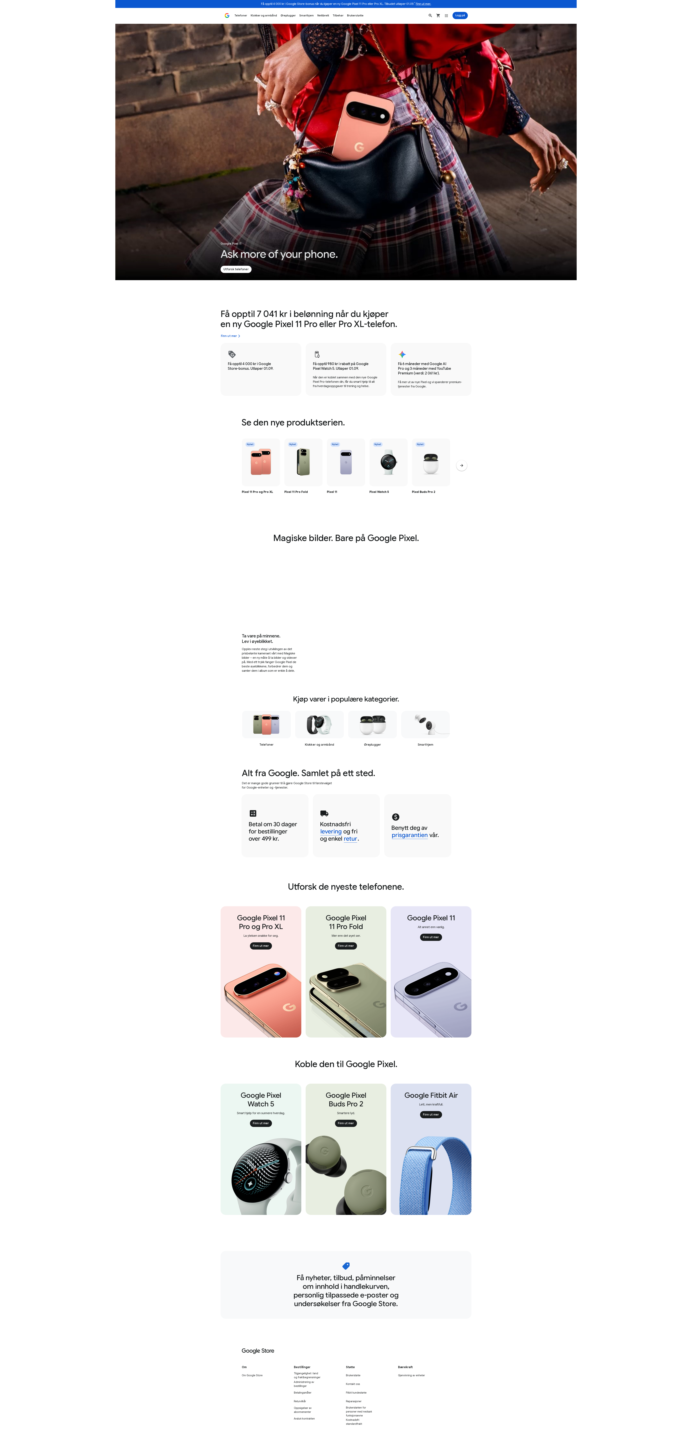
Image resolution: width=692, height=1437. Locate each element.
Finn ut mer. (423, 4)
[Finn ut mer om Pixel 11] (346, 473)
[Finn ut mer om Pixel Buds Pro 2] (431, 473)
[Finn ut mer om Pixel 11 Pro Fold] (303, 473)
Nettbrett (323, 15)
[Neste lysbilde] (461, 465)
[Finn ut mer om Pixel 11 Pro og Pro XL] (261, 473)
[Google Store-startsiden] (227, 15)
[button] (430, 15)
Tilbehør (338, 15)
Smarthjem (306, 15)
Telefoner (240, 15)
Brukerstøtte (355, 15)
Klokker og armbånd (264, 15)
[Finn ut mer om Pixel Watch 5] (388, 473)
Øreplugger (288, 15)
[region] (346, 473)
